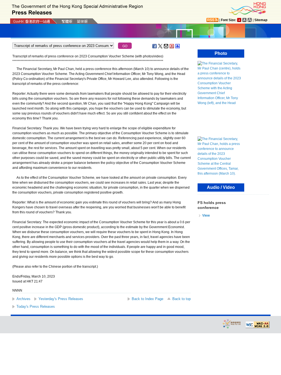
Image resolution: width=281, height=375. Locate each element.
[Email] (166, 46)
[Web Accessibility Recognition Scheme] (232, 323)
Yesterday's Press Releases (60, 299)
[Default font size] (239, 20)
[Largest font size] (250, 20)
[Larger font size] (244, 20)
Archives (23, 299)
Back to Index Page (147, 299)
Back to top (181, 299)
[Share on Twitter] (160, 46)
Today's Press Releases (35, 306)
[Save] (172, 46)
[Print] (177, 46)
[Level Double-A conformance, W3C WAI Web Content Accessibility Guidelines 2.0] (257, 324)
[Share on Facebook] (154, 46)
